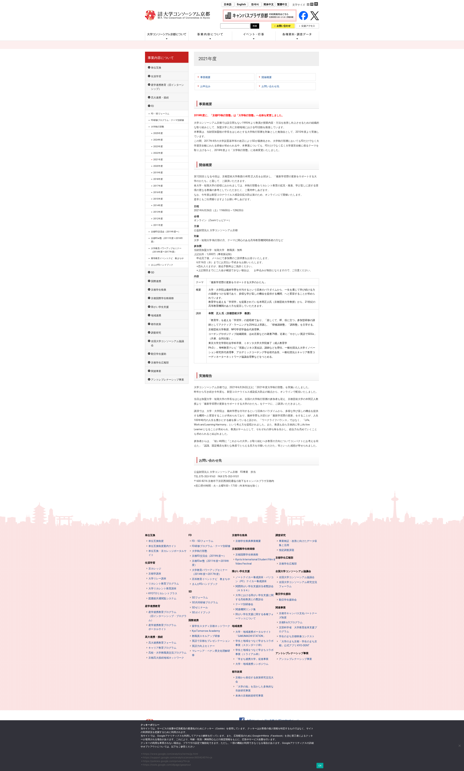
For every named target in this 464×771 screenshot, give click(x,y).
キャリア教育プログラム (162, 647)
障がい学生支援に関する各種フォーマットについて (254, 616)
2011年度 (158, 225)
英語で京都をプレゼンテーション (211, 640)
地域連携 (156, 315)
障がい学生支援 (160, 306)
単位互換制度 (156, 541)
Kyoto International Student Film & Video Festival (255, 561)
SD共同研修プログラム (205, 602)
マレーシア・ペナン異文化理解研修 (211, 652)
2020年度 (158, 166)
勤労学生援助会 (288, 599)
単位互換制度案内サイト (162, 546)
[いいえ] (459, 745)
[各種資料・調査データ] (297, 38)
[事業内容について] (210, 38)
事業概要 (205, 77)
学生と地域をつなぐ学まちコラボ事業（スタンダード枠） (254, 642)
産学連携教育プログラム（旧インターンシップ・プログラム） (167, 616)
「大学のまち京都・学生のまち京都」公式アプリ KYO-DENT (298, 643)
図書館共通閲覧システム (162, 598)
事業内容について (161, 58)
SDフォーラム (200, 597)
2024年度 (158, 140)
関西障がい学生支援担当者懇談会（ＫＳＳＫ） (254, 588)
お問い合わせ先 (270, 86)
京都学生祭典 (158, 289)
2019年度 (158, 172)
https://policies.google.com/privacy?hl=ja (166, 761)
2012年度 (158, 218)
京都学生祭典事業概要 (248, 541)
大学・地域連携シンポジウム (251, 663)
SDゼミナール (200, 607)
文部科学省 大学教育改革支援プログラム (298, 629)
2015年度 (158, 199)
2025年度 (158, 133)
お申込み (205, 86)
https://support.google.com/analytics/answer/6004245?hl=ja (177, 757)
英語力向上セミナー (203, 645)
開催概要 (267, 77)
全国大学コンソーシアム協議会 (167, 343)
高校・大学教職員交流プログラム (167, 652)
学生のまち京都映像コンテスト (296, 636)
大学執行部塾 (157, 126)
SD (152, 272)
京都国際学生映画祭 (162, 298)
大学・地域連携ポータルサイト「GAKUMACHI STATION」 (253, 633)
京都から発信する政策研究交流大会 (254, 679)
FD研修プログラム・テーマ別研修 (167, 120)
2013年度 (158, 212)
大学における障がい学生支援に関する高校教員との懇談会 (254, 597)
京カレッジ (154, 568)
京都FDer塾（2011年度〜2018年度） (167, 240)
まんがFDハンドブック (162, 265)
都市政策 (156, 324)
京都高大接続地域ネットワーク (166, 657)
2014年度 (158, 205)
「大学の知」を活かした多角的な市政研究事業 (254, 688)
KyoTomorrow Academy (206, 630)
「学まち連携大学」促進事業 (251, 659)
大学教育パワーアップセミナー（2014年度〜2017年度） (166, 250)
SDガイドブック (201, 612)
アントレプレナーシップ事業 (167, 379)
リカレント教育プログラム (163, 583)
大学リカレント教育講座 (162, 588)
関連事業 (156, 371)
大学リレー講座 (157, 578)
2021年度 (158, 159)
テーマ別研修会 (244, 604)
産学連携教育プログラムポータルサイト (162, 627)
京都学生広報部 (160, 362)
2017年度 (158, 186)
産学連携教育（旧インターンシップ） (167, 86)
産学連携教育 (152, 606)
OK (320, 765)
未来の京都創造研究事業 (249, 695)
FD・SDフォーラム (160, 113)
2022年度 (158, 153)
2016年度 (158, 192)
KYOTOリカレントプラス (162, 593)
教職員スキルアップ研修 (206, 635)
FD (152, 106)
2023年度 (158, 146)
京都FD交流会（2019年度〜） (165, 231)
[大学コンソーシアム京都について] (166, 38)
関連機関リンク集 (245, 609)
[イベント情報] (254, 38)
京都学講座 (154, 573)
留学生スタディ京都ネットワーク (211, 626)
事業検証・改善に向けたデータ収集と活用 (298, 543)
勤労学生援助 (158, 353)
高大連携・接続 (160, 97)
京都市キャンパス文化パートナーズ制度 (298, 615)
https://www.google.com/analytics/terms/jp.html (170, 753)
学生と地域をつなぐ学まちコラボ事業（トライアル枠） (254, 651)
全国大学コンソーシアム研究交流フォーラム (298, 584)
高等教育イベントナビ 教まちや (167, 258)
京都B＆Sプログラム (291, 622)
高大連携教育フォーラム (162, 642)
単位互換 (156, 67)
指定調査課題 (286, 550)
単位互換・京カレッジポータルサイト (167, 552)
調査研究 (156, 332)
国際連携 (156, 281)
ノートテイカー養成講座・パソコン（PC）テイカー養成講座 (254, 579)
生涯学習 (156, 76)
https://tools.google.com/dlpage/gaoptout (167, 764)
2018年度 (158, 179)
